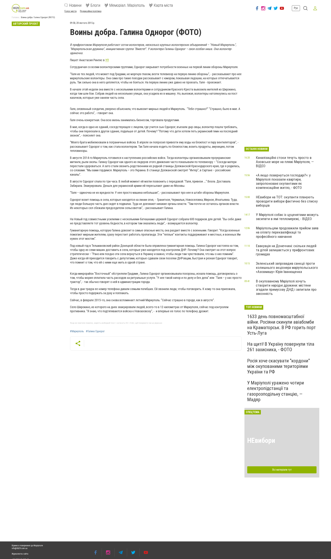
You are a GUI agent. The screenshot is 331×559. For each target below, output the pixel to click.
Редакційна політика (90, 11)
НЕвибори (261, 440)
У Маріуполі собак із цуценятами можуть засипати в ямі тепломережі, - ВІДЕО (287, 217)
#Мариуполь (77, 331)
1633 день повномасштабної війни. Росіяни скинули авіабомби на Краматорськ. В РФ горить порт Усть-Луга (281, 325)
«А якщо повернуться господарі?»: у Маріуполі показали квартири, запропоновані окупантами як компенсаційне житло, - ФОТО (283, 181)
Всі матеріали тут (282, 469)
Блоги (95, 5)
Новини (75, 5)
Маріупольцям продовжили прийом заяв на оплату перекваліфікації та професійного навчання (287, 232)
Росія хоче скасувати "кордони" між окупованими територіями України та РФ (278, 366)
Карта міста (163, 5)
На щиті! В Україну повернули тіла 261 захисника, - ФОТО (280, 346)
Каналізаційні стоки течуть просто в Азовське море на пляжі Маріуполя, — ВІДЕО (285, 162)
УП (107, 60)
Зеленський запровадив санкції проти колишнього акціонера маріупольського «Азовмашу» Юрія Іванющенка (287, 267)
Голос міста (70, 11)
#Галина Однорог (95, 331)
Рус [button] (296, 8)
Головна (15, 17)
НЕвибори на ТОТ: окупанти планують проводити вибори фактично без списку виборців (287, 201)
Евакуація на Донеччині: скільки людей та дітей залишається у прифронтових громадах (286, 250)
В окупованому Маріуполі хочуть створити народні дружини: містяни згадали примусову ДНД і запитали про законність (286, 287)
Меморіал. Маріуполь (127, 5)
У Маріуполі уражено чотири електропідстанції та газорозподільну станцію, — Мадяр (275, 391)
